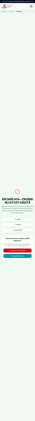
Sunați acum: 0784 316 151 (18, 252)
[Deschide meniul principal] (31, 7)
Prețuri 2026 (18, 231)
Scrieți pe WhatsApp (18, 257)
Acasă (18, 220)
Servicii (18, 226)
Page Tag (11, 12)
